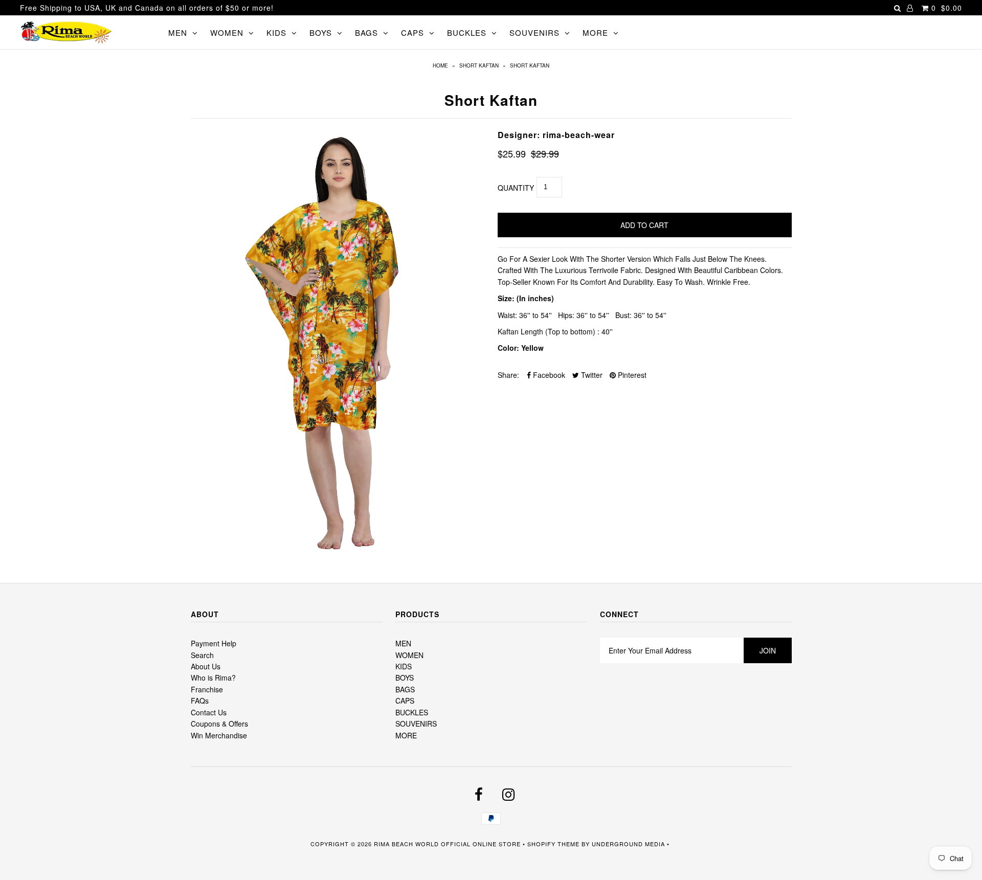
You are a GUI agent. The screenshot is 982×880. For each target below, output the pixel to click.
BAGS (366, 32)
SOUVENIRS (534, 32)
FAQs (200, 700)
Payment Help (213, 643)
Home (440, 65)
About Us (205, 666)
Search (202, 655)
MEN (177, 32)
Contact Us (209, 712)
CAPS (412, 32)
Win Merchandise (219, 735)
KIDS (276, 32)
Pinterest (631, 375)
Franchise (207, 689)
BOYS (320, 32)
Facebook (548, 375)
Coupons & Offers (219, 723)
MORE (595, 32)
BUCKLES (466, 32)
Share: (508, 375)
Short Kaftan (479, 65)
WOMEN (226, 32)
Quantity (516, 188)
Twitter (590, 375)
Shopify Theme (553, 844)
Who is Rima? (213, 677)
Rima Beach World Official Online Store (447, 844)
